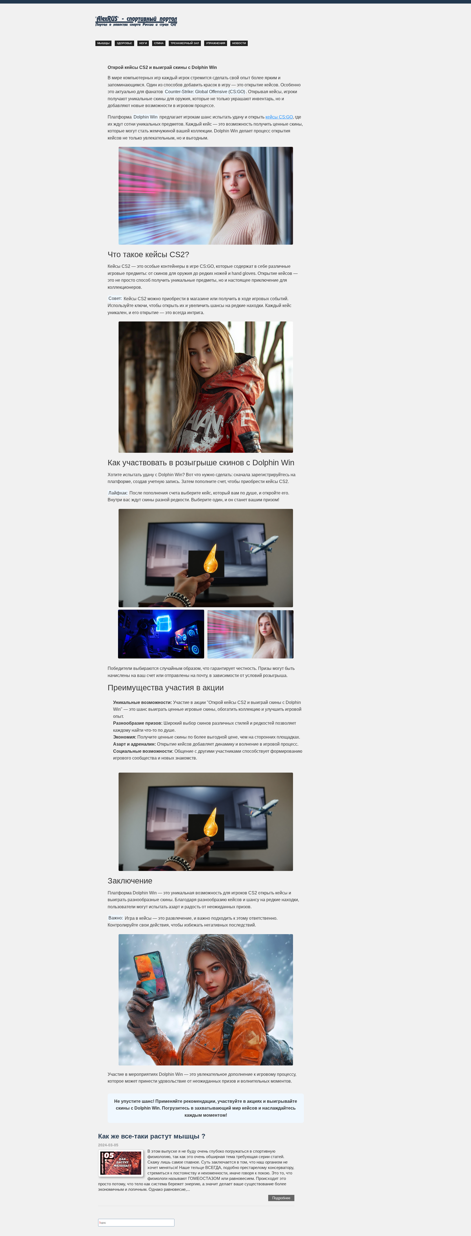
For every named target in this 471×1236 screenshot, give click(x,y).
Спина (159, 43)
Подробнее (281, 1198)
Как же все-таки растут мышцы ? (152, 1136)
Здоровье (124, 43)
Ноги (143, 43)
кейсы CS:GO (279, 117)
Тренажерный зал (185, 43)
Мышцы (103, 43)
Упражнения (215, 43)
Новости (239, 43)
